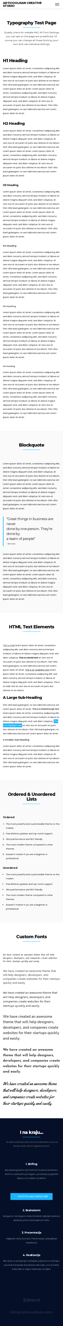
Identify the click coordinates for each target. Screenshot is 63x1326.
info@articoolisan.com (31, 1312)
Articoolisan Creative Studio (22, 4)
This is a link (9, 645)
